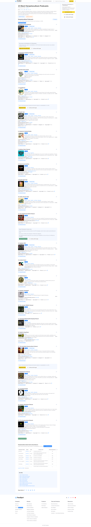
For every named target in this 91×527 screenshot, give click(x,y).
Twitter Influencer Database (32, 518)
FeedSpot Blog (70, 511)
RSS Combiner (53, 509)
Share (19, 9)
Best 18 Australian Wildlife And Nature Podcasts (27, 485)
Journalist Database (30, 511)
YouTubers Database (30, 513)
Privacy (16, 511)
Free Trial (71, 1)
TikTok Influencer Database (32, 520)
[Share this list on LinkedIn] (24, 9)
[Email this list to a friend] (28, 9)
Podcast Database (30, 507)
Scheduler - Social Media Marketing (57, 513)
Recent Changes (71, 507)
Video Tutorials (70, 503)
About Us (17, 503)
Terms (16, 513)
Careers (19, 507)
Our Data (16, 505)
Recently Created (71, 509)
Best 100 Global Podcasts (24, 481)
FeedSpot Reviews (18, 509)
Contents (27, 7)
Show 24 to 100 (23, 438)
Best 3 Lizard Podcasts (23, 480)
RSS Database (29, 503)
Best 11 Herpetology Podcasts (24, 477)
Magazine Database (30, 509)
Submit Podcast (21, 16)
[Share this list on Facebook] (21, 9)
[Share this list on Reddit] (26, 9)
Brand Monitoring (54, 503)
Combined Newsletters (55, 505)
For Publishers (44, 503)
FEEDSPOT (39, 1)
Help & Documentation (72, 505)
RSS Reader (44, 505)
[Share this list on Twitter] (22, 9)
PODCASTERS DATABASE (47, 1)
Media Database (44, 507)
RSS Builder (53, 511)
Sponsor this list (29, 16)
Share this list (21, 490)
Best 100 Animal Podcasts (24, 484)
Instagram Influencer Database (32, 516)
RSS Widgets (53, 507)
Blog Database (29, 505)
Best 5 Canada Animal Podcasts (25, 476)
